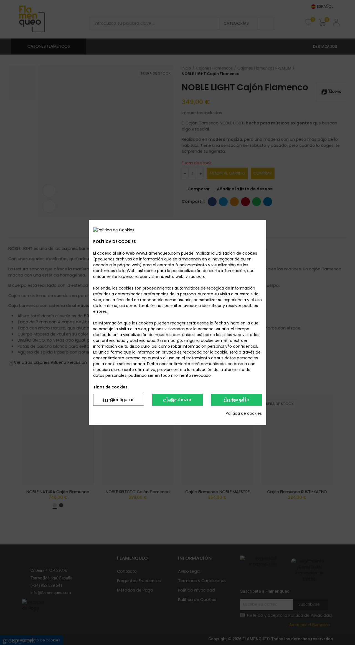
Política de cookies (244, 413)
